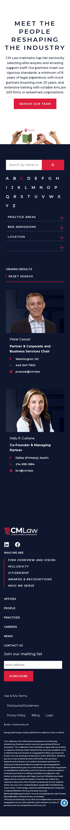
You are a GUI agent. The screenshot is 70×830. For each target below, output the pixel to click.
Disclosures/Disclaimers (23, 705)
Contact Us (13, 645)
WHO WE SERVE (21, 585)
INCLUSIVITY (18, 566)
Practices (12, 617)
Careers (10, 627)
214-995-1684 (25, 464)
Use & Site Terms (15, 696)
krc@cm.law (24, 470)
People (9, 608)
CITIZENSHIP (18, 573)
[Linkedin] (6, 544)
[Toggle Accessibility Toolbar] (64, 803)
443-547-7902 (26, 365)
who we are (14, 552)
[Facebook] (17, 544)
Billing (36, 715)
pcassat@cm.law (28, 371)
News (8, 636)
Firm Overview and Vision (32, 560)
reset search (21, 276)
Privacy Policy (16, 715)
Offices (10, 599)
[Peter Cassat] (35, 311)
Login (49, 715)
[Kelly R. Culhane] (35, 410)
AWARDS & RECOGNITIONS (30, 579)
